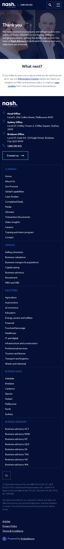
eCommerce (11, 307)
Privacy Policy (9, 526)
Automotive (11, 302)
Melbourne (10, 403)
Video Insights (12, 222)
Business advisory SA (16, 449)
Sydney (9, 414)
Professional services (16, 348)
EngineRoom (27, 538)
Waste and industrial (15, 363)
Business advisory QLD (17, 444)
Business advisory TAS (17, 454)
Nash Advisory (18, 41)
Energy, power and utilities (18, 317)
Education (10, 312)
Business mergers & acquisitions (22, 262)
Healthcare (10, 333)
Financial (9, 322)
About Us (10, 181)
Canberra (10, 388)
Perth (8, 409)
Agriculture (11, 297)
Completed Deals (14, 201)
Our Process (11, 186)
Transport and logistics (17, 358)
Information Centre (28, 78)
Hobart (8, 398)
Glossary (9, 211)
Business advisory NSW (17, 433)
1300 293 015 (26, 5)
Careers (9, 227)
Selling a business (14, 252)
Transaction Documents (17, 216)
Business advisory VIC (16, 459)
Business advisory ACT (17, 428)
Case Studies (12, 196)
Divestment (11, 277)
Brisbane (9, 383)
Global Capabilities (14, 191)
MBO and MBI (12, 282)
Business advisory (14, 272)
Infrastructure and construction (21, 343)
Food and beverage (15, 328)
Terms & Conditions (12, 530)
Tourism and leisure (15, 353)
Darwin (8, 393)
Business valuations (15, 257)
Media (8, 206)
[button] (58, 5)
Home (8, 176)
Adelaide (9, 378)
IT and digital (11, 338)
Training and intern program (19, 232)
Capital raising (12, 267)
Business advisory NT (16, 439)
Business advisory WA (16, 464)
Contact (9, 237)
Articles (6, 521)
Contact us (13, 155)
